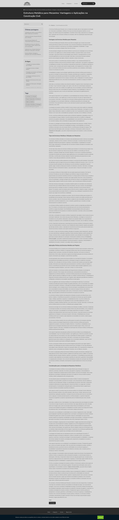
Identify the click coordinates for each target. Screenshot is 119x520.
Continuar (100, 517)
